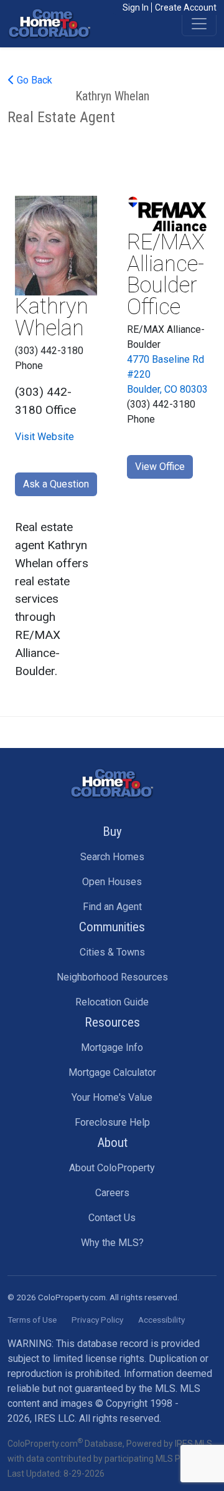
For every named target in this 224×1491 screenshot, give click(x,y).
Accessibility (161, 1320)
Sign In (136, 7)
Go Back (33, 80)
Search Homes (112, 857)
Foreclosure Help (112, 1122)
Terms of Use (32, 1320)
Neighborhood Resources (112, 977)
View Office (160, 466)
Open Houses (112, 882)
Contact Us (112, 1218)
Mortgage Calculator (112, 1072)
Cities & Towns (112, 952)
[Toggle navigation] (199, 23)
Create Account (186, 7)
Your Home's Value (112, 1097)
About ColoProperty (112, 1168)
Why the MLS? (112, 1243)
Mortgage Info (112, 1047)
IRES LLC (54, 1418)
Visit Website (44, 437)
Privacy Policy (97, 1320)
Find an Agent (112, 907)
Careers (112, 1193)
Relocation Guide (112, 1002)
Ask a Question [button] (56, 484)
